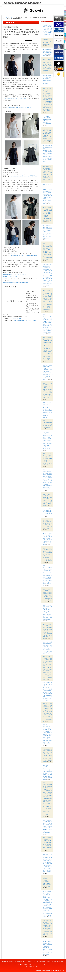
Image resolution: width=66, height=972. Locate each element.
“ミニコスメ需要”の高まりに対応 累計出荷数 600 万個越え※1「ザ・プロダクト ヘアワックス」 (47, 65)
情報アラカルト (47, 961)
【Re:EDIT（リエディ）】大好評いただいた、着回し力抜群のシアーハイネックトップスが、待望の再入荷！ (47, 668)
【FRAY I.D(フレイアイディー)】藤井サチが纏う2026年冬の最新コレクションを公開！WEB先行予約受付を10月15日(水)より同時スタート (47, 324)
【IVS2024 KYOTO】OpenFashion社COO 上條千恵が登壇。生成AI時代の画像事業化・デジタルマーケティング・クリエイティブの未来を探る (47, 772)
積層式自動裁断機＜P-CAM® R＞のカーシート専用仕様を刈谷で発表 (47, 52)
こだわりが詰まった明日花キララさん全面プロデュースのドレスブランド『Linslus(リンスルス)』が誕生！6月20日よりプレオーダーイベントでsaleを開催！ (47, 826)
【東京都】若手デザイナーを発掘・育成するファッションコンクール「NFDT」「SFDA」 (47, 80)
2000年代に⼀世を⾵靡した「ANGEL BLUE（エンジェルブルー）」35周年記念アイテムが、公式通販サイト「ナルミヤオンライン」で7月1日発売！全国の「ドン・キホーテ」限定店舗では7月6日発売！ (47, 799)
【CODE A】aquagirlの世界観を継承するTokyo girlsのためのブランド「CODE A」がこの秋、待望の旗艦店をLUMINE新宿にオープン (47, 595)
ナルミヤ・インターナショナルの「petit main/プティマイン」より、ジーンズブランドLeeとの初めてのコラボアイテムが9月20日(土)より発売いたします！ (47, 479)
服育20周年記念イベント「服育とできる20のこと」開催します (48, 843)
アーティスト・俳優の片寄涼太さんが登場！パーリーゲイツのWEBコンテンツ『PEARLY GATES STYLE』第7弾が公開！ (47, 459)
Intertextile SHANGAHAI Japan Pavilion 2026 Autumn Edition (47, 42)
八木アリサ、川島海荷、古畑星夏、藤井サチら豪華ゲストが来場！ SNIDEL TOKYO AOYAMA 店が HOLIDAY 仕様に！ (47, 251)
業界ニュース (12, 961)
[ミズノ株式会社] (59, 24)
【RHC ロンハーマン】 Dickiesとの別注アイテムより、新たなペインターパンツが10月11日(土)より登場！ (47, 301)
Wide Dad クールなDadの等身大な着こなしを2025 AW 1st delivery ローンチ (47, 512)
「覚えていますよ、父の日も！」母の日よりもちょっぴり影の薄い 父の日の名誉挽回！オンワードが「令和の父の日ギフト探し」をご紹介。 (47, 863)
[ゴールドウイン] (59, 35)
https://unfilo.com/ (16, 318)
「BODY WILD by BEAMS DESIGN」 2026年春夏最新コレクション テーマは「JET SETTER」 (47, 120)
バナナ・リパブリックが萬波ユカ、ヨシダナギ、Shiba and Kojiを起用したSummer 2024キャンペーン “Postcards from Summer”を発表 (47, 927)
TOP (3, 17)
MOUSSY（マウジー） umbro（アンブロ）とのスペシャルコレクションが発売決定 (47, 410)
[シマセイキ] (59, 52)
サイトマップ (35, 966)
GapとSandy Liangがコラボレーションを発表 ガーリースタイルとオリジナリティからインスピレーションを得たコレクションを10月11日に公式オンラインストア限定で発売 (47, 275)
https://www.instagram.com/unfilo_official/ (25, 320)
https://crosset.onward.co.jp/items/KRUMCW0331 (24, 176)
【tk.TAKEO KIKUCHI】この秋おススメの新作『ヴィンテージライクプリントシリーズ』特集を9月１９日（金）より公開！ (47, 500)
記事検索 (28, 964)
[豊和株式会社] (59, 46)
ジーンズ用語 (21, 964)
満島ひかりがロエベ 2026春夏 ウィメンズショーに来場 (47, 440)
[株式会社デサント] (59, 63)
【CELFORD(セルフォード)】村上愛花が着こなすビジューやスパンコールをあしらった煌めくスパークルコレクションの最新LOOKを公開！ (47, 194)
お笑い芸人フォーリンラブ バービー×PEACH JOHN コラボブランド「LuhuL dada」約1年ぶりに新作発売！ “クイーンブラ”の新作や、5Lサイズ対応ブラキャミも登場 (47, 612)
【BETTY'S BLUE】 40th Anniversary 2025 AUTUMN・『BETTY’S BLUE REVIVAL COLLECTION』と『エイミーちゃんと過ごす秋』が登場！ (47, 348)
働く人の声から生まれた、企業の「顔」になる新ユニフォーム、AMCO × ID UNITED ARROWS (47, 214)
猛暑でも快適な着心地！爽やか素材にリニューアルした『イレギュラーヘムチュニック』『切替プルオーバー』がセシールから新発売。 (47, 647)
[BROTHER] (59, 30)
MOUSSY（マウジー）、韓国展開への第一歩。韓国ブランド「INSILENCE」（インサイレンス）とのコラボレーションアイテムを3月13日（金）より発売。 (47, 100)
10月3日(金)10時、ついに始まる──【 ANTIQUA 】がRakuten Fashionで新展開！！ (47, 390)
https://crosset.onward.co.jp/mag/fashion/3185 (19, 107)
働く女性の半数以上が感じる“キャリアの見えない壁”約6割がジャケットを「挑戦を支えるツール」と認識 (47, 153)
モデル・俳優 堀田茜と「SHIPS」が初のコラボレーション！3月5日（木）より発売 (47, 174)
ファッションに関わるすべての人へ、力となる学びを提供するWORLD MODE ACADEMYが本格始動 (47, 947)
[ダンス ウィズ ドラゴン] (59, 19)
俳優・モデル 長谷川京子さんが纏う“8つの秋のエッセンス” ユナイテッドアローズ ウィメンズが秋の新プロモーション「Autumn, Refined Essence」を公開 (47, 631)
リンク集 (28, 966)
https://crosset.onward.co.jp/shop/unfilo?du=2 (17, 99)
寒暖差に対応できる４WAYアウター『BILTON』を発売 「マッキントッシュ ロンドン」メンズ (48, 372)
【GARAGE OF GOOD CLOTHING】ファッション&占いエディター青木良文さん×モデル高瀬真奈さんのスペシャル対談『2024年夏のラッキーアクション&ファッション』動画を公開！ (47, 904)
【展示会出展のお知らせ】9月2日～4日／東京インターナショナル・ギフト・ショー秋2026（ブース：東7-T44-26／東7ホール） (47, 29)
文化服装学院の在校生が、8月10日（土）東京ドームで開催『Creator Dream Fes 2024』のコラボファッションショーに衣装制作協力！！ (47, 755)
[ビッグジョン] (59, 68)
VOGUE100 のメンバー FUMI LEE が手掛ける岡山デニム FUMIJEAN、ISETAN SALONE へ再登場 (47, 135)
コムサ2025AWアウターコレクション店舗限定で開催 (47, 575)
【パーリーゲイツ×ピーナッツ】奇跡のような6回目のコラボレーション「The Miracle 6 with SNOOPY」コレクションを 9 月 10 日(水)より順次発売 (47, 555)
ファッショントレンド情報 (35, 961)
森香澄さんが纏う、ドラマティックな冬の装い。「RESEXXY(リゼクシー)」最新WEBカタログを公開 (47, 232)
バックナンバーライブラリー (40, 964)
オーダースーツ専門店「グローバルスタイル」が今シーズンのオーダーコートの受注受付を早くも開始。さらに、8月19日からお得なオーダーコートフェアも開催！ (47, 691)
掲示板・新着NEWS (10, 17)
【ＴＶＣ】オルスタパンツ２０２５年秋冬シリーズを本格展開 (47, 524)
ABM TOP (5, 961)
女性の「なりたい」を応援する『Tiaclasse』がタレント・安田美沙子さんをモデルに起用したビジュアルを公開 (47, 539)
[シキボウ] (59, 57)
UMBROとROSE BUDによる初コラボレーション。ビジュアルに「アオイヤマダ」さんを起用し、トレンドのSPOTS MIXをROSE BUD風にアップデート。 (47, 734)
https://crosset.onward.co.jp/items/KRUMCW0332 (24, 256)
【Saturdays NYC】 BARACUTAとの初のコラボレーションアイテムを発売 (47, 424)
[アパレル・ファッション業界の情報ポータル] (59, 74)
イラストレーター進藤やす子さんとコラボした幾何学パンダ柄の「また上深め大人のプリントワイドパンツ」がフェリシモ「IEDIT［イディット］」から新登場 (47, 712)
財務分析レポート (21, 961)
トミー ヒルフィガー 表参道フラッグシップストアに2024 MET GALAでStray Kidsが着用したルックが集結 (47, 881)
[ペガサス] (59, 41)
